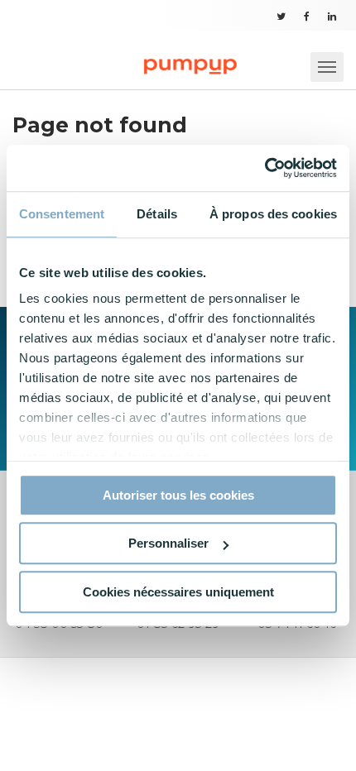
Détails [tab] (157, 214)
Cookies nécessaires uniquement (178, 592)
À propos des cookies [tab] (273, 214)
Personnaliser (168, 543)
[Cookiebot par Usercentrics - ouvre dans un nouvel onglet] (264, 168)
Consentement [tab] (61, 214)
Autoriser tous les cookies (178, 495)
